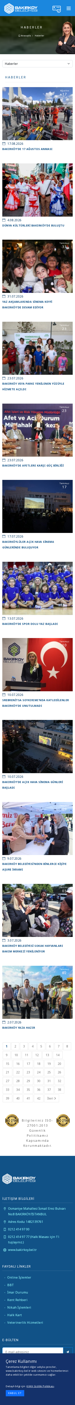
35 (28, 1090)
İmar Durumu (16, 1292)
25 (49, 1072)
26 (59, 1072)
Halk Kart (13, 1315)
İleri (50, 1098)
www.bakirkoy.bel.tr (22, 1250)
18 (38, 1064)
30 (38, 1081)
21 (7, 1072)
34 (18, 1090)
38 (59, 1090)
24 (38, 1072)
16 (18, 1064)
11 (26, 1055)
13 (47, 1055)
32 (59, 1081)
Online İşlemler (17, 1277)
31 (49, 1081)
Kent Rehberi (16, 1300)
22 (18, 1072)
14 (57, 1055)
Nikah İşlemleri (17, 1307)
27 (7, 1081)
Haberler (39, 35)
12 (37, 1055)
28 (18, 1081)
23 (28, 1072)
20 (59, 1064)
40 (18, 1098)
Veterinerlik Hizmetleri (23, 1322)
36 (38, 1090)
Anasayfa (25, 35)
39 (7, 1098)
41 (28, 1098)
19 (49, 1064)
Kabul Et (15, 1393)
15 (7, 1064)
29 (28, 1081)
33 (7, 1090)
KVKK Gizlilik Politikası (40, 1386)
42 (38, 1098)
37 (49, 1090)
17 (28, 1064)
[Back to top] (69, 1399)
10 (16, 1055)
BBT (9, 1285)
